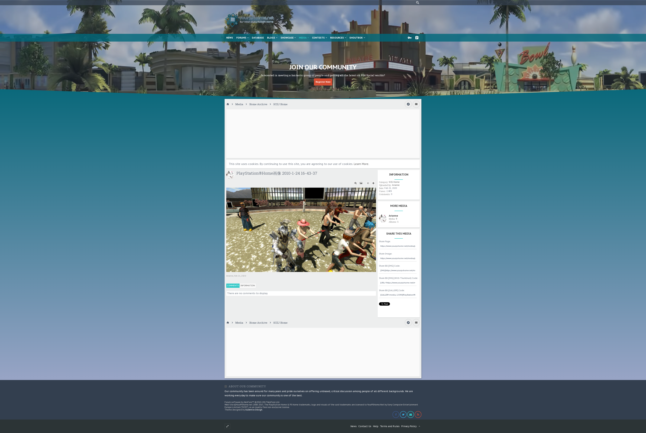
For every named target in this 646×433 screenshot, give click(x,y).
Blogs (271, 37)
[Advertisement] (323, 133)
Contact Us (364, 426)
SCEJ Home (394, 182)
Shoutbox (356, 37)
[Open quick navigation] (408, 104)
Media (303, 37)
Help (375, 426)
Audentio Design (253, 409)
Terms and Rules (390, 426)
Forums (241, 37)
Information (247, 285)
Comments (233, 285)
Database (258, 37)
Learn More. (361, 164)
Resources (337, 37)
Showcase (287, 37)
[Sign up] (417, 38)
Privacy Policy (409, 426)
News (229, 37)
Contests (318, 37)
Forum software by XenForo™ (252, 402)
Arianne (229, 276)
